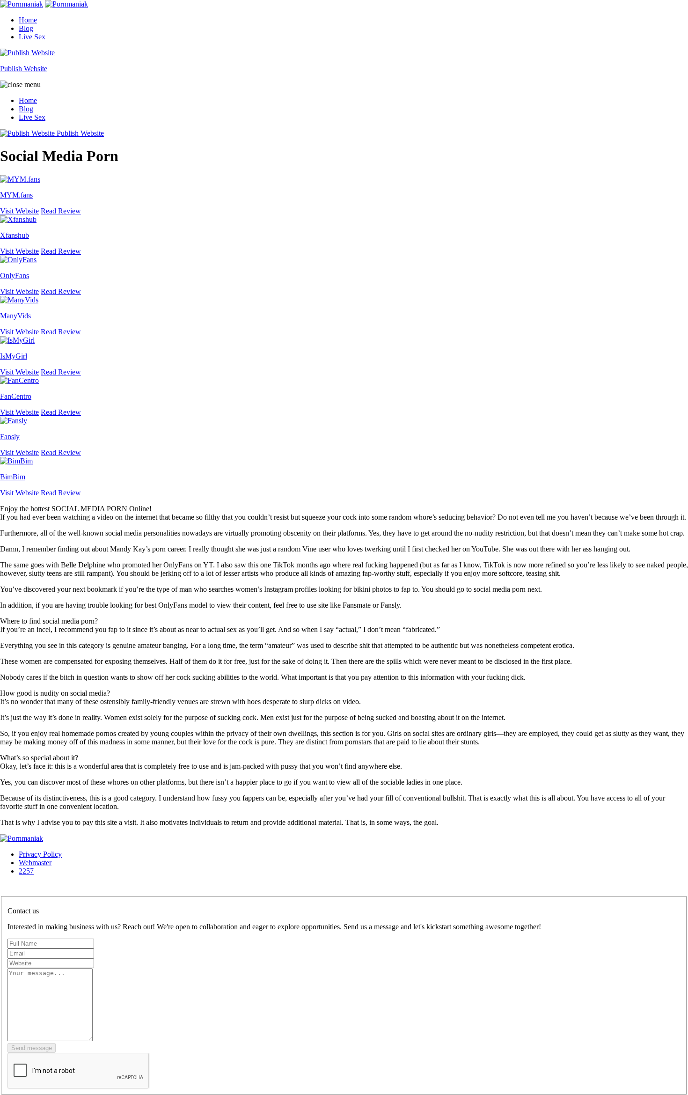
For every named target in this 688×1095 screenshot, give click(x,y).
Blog (26, 28)
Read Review (61, 211)
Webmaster (35, 863)
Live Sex (32, 37)
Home (28, 20)
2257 (26, 871)
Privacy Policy (40, 854)
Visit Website (19, 211)
